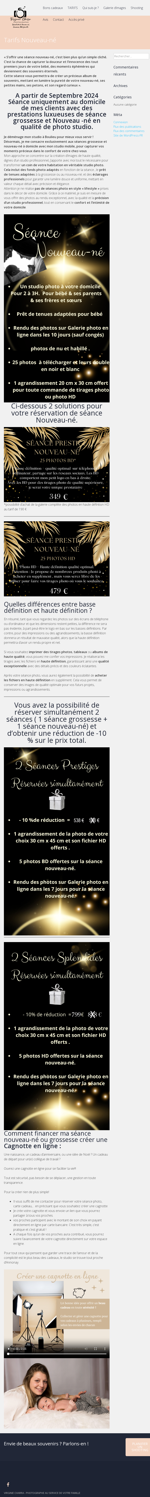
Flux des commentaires (129, 131)
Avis (45, 19)
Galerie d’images (114, 8)
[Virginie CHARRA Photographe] (20, 29)
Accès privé (76, 19)
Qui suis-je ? (90, 8)
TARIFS (73, 8)
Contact (58, 19)
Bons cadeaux (53, 8)
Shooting (137, 8)
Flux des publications (127, 126)
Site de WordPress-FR (128, 135)
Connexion (120, 122)
